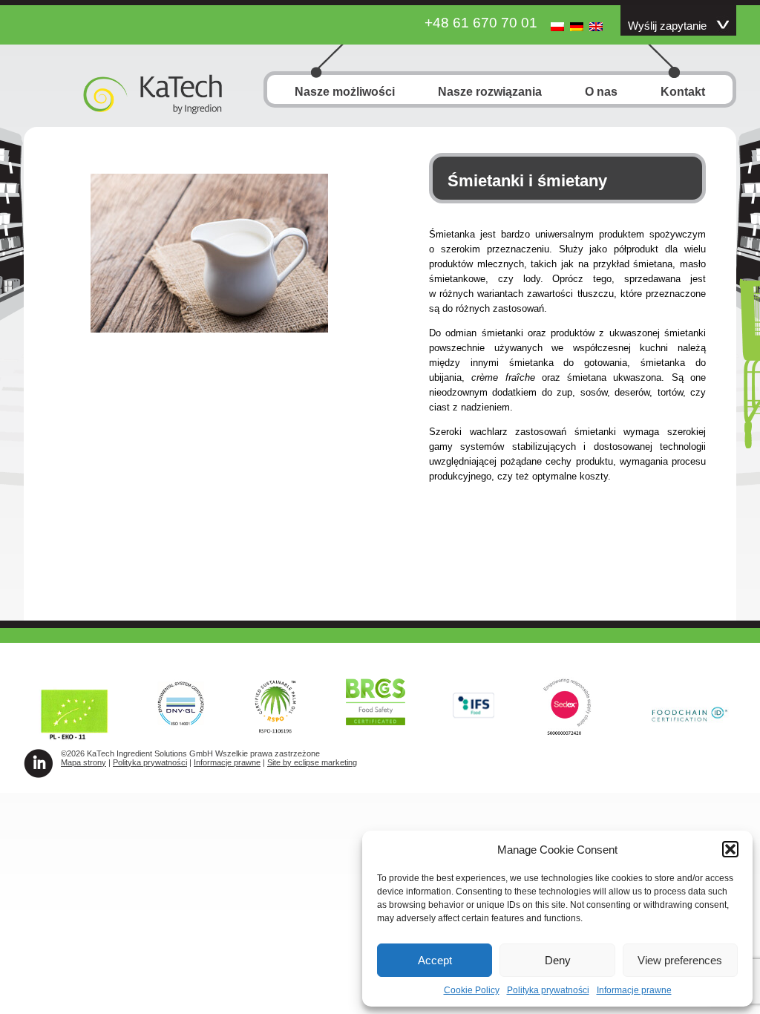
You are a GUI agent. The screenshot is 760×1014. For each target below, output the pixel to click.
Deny (558, 960)
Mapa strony (83, 762)
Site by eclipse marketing (312, 762)
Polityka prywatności (548, 990)
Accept (435, 960)
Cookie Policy (471, 990)
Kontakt (683, 91)
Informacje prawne (634, 990)
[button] (730, 849)
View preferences (680, 960)
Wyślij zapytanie (667, 26)
